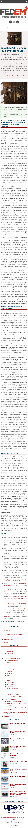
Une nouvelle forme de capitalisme (13, 637)
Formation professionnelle (10, 699)
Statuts (8, 680)
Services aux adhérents (12, 688)
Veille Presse (9, 653)
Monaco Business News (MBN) (12, 658)
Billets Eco (9, 671)
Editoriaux (9, 662)
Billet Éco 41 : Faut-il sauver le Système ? (18, 747)
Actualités (6, 649)
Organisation (9, 684)
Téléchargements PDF (12, 660)
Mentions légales (14, 825)
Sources (6, 642)
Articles (8, 675)
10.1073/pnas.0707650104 (13, 580)
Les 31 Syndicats (8, 655)
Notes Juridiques (11, 669)
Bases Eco (9, 673)
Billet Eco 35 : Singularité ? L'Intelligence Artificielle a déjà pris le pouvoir (18, 793)
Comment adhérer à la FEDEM (14, 696)
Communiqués (10, 651)
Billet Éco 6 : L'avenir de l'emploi (15, 603)
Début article (7, 630)
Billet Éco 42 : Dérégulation (18, 739)
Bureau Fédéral (10, 682)
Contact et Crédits (8, 716)
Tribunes (8, 664)
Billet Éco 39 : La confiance (18, 761)
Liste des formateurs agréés (14, 701)
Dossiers (8, 667)
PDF (5, 545)
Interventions (10, 686)
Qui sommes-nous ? (9, 678)
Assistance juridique (11, 690)
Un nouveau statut (8, 639)
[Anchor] (10, 126)
